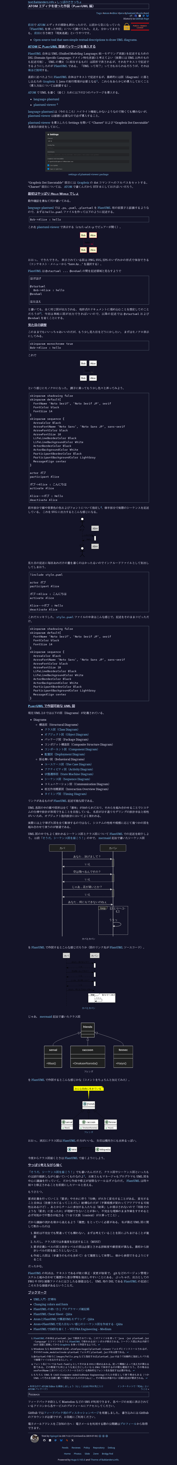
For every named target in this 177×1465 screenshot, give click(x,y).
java (121, 13)
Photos (77, 1453)
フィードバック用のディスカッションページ (71, 1413)
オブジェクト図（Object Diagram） (67, 734)
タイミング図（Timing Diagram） (66, 794)
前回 (31, 25)
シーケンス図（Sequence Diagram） (68, 779)
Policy (87, 1447)
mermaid (105, 838)
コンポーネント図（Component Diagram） (72, 749)
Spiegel (54, 1435)
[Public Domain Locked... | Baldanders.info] (136, 29)
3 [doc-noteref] (40, 313)
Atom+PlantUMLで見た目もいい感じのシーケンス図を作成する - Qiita (78, 1324)
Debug (111, 1447)
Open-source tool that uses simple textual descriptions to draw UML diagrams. (85, 40)
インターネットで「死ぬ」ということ (133, 1388)
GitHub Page (142, 18)
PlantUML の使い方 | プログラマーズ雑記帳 (61, 1309)
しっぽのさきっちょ (69, 2)
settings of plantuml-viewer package (88, 174)
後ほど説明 (35, 70)
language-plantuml (46, 99)
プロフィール (128, 1424)
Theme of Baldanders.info (104, 1459)
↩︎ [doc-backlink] (99, 1344)
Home (67, 1453)
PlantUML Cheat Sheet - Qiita (53, 1314)
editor (114, 13)
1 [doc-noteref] (97, 80)
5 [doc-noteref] (84, 1175)
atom (106, 13)
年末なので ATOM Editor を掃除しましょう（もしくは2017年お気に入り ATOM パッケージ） (65, 1388)
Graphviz (49, 81)
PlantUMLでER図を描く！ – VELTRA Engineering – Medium (72, 1329)
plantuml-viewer (45, 105)
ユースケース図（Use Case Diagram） (69, 764)
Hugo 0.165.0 (78, 1459)
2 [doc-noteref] (57, 103)
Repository (99, 1447)
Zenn (96, 1453)
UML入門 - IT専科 (45, 1299)
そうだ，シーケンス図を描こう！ (63, 838)
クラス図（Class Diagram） (62, 729)
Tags (99, 13)
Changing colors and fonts (51, 1304)
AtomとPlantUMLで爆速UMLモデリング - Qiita (64, 1319)
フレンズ (88, 1132)
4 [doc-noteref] (101, 506)
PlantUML (37, 29)
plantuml (131, 13)
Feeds (65, 1447)
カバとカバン (88, 1008)
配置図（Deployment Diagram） (66, 754)
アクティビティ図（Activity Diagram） (70, 769)
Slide (87, 1453)
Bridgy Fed (107, 1453)
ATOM (41, 25)
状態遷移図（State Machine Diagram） (70, 774)
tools (140, 13)
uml (147, 13)
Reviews (76, 1447)
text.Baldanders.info (41, 2)
